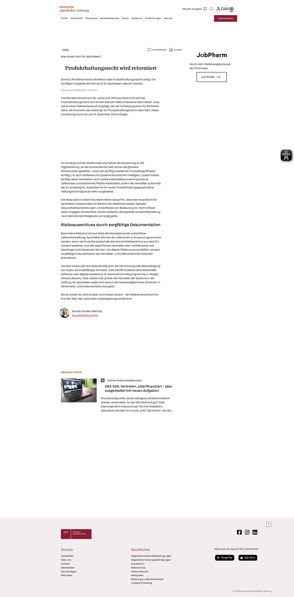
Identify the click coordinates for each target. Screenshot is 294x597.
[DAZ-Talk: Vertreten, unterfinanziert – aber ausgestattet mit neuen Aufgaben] (79, 396)
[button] (74, 8)
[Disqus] (121, 465)
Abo (225, 18)
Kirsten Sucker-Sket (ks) (87, 311)
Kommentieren (159, 49)
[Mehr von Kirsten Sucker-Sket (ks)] (65, 313)
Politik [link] (65, 50)
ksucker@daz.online (85, 315)
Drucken (178, 49)
